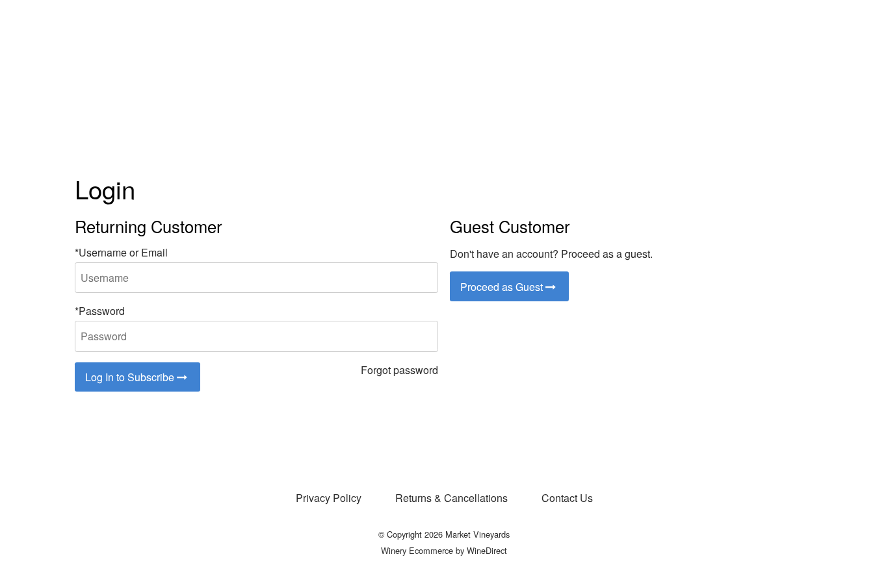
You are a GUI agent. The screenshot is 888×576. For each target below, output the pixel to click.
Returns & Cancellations (451, 497)
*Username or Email (121, 252)
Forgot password (399, 369)
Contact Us (567, 497)
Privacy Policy (328, 497)
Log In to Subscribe (131, 376)
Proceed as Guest (502, 286)
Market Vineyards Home (444, 66)
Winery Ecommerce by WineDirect (444, 550)
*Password (100, 310)
